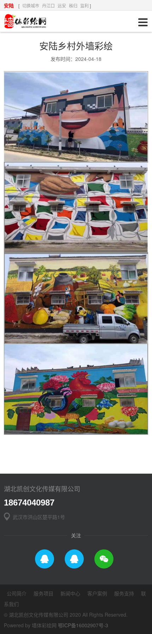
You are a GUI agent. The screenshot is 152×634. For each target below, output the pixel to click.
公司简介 (17, 593)
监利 (84, 5)
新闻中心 (70, 593)
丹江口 (48, 5)
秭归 (73, 5)
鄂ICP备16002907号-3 (83, 625)
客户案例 (97, 593)
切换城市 (30, 5)
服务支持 (124, 593)
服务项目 (43, 593)
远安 (62, 5)
